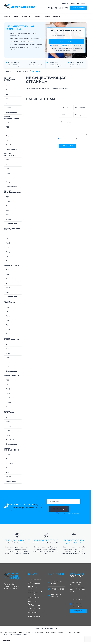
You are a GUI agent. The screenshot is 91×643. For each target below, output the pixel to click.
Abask (8, 201)
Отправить (78, 611)
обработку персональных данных (72, 45)
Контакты (26, 16)
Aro (7, 131)
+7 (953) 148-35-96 (58, 8)
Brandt (8, 402)
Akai (7, 90)
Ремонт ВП (32, 594)
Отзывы (37, 16)
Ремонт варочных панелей (12, 229)
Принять (6, 640)
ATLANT (9, 145)
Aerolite (9, 477)
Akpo (8, 173)
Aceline (8, 468)
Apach (8, 325)
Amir (7, 279)
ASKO (8, 384)
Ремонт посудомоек (10, 154)
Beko (8, 393)
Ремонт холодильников (11, 117)
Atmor (8, 252)
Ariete (8, 431)
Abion (8, 459)
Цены (16, 16)
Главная (6, 71)
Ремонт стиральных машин (9, 79)
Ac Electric (10, 463)
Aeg (7, 210)
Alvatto (8, 426)
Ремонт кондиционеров (11, 449)
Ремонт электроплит (10, 302)
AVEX (8, 256)
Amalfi (8, 215)
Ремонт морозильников (11, 339)
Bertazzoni (10, 439)
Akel (7, 94)
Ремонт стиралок (34, 579)
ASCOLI (8, 140)
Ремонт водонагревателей (12, 191)
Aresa (8, 103)
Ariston (8, 108)
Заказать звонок (79, 8)
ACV (7, 206)
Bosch (27, 71)
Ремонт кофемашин (9, 412)
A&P (7, 197)
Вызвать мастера (67, 146)
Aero (7, 472)
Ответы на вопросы (52, 16)
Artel (8, 136)
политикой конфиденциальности (14, 634)
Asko (7, 247)
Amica (8, 353)
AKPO (8, 238)
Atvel (8, 389)
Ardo (7, 99)
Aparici (8, 219)
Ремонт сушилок (11, 375)
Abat (7, 122)
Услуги (7, 16)
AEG (7, 85)
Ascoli (8, 243)
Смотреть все (11, 112)
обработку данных (75, 138)
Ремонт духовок (17, 71)
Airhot (8, 316)
